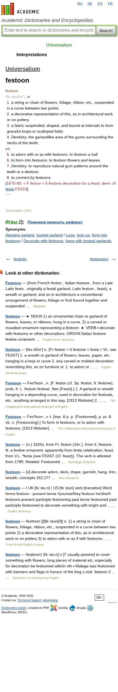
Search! (106, 30)
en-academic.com (21, 9)
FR (110, 4)
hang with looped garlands (88, 241)
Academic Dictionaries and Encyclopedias (47, 20)
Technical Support (29, 600)
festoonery (99, 259)
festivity (20, 259)
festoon (12, 316)
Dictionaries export (13, 607)
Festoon (13, 283)
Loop (70, 235)
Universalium (59, 45)
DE (90, 4)
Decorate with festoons (43, 241)
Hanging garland (19, 235)
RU (79, 4)
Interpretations (31, 54)
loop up (83, 235)
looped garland (49, 235)
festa (9, 189)
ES (100, 4)
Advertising (50, 600)
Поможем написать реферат (55, 222)
